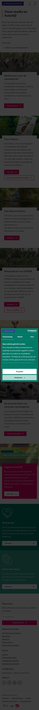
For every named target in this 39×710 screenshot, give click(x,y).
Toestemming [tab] (7, 337)
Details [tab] (20, 337)
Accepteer (19, 371)
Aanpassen (18, 377)
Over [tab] (32, 337)
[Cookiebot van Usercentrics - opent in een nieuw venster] (28, 331)
